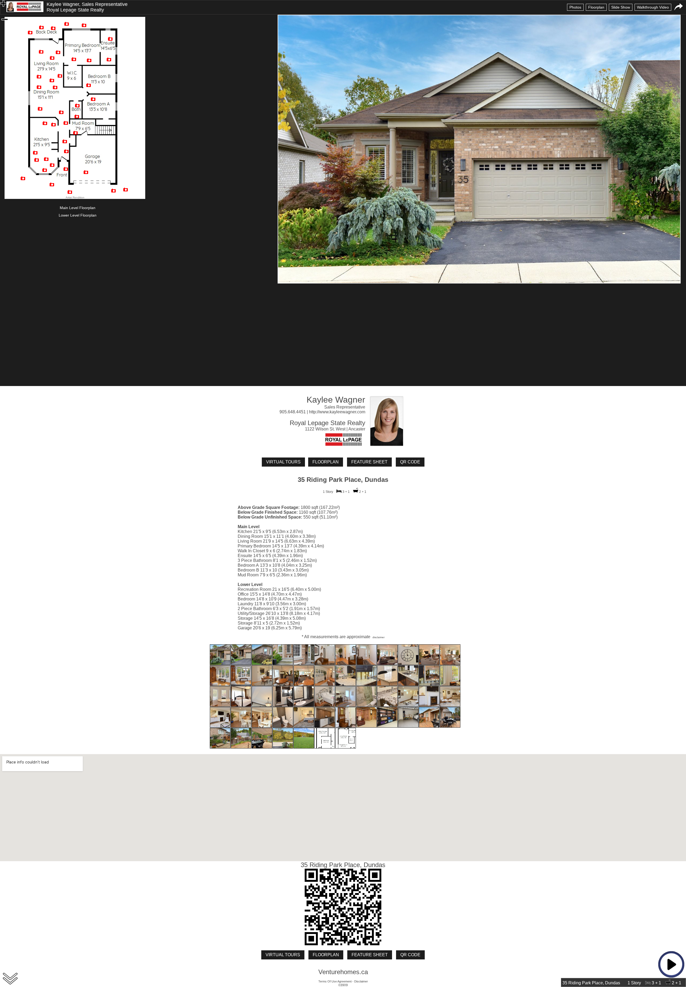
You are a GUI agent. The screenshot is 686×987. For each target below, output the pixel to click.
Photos (575, 7)
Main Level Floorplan (77, 208)
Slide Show (620, 7)
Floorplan (596, 7)
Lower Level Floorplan (77, 215)
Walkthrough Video (653, 7)
